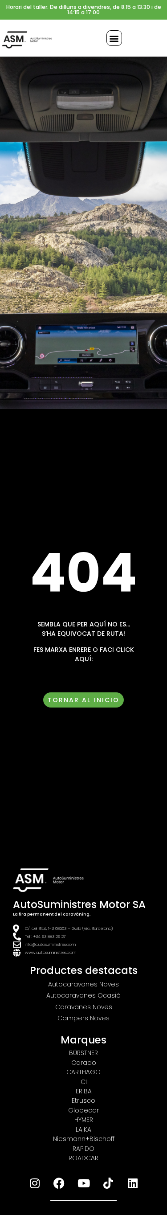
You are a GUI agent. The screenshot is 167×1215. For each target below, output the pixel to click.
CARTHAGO (83, 1072)
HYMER (83, 1119)
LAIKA (83, 1129)
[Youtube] (84, 1183)
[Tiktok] (108, 1183)
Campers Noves (83, 1018)
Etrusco (83, 1100)
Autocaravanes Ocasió (83, 995)
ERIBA (84, 1091)
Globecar (83, 1110)
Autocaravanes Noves (83, 984)
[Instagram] (35, 1183)
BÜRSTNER (83, 1052)
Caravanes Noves (83, 1006)
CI (84, 1081)
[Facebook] (59, 1183)
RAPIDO (83, 1148)
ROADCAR (83, 1158)
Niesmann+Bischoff (83, 1138)
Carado (83, 1062)
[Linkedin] (133, 1183)
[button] (114, 38)
